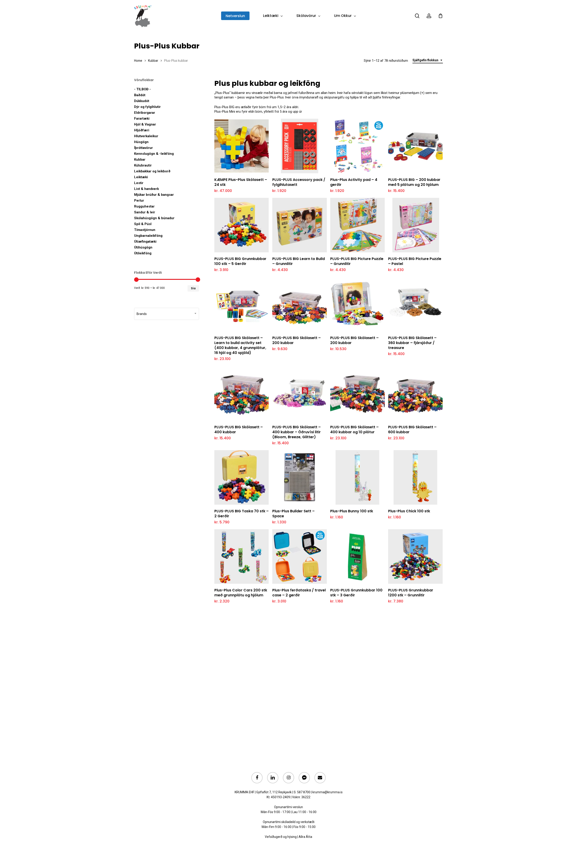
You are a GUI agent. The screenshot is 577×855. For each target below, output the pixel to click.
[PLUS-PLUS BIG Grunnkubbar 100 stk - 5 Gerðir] (241, 225)
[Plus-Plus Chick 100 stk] (415, 477)
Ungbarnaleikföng (148, 236)
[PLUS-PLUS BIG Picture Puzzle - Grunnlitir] (357, 225)
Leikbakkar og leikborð (152, 171)
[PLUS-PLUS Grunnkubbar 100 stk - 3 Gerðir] (357, 556)
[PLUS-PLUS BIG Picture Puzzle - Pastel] (415, 225)
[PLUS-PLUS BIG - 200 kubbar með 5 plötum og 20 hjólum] (415, 146)
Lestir (138, 183)
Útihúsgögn (143, 247)
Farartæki (141, 118)
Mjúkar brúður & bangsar (154, 195)
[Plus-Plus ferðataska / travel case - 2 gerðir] (299, 556)
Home (138, 60)
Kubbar (153, 60)
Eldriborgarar (144, 113)
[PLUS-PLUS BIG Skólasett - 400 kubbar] (241, 393)
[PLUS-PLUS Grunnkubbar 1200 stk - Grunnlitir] (415, 556)
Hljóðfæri (141, 130)
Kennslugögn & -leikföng (154, 154)
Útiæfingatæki (145, 241)
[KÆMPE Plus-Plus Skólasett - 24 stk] (241, 146)
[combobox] (427, 60)
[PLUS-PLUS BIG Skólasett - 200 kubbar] (299, 304)
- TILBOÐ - (142, 89)
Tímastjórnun (144, 230)
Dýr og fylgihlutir (147, 107)
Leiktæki (141, 177)
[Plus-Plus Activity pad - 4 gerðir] (357, 146)
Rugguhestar (144, 206)
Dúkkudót (141, 101)
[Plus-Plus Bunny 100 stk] (357, 477)
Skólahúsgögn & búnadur (154, 218)
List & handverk (146, 189)
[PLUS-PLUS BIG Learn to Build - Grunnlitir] (299, 225)
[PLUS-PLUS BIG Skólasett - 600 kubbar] (415, 393)
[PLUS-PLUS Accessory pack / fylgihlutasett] (299, 146)
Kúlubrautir (143, 165)
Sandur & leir (144, 212)
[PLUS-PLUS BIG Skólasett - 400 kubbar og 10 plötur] (357, 393)
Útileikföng (142, 253)
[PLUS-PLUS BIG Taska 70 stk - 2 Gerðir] (241, 477)
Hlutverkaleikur (146, 136)
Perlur (139, 200)
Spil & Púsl (142, 224)
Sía (193, 288)
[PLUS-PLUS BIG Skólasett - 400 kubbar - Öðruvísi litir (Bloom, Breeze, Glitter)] (299, 393)
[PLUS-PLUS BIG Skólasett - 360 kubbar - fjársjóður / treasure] (415, 304)
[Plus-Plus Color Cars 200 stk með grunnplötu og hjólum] (241, 556)
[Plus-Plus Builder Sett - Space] (299, 477)
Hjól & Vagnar (145, 124)
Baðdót (139, 95)
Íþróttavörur (143, 148)
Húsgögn (141, 142)
